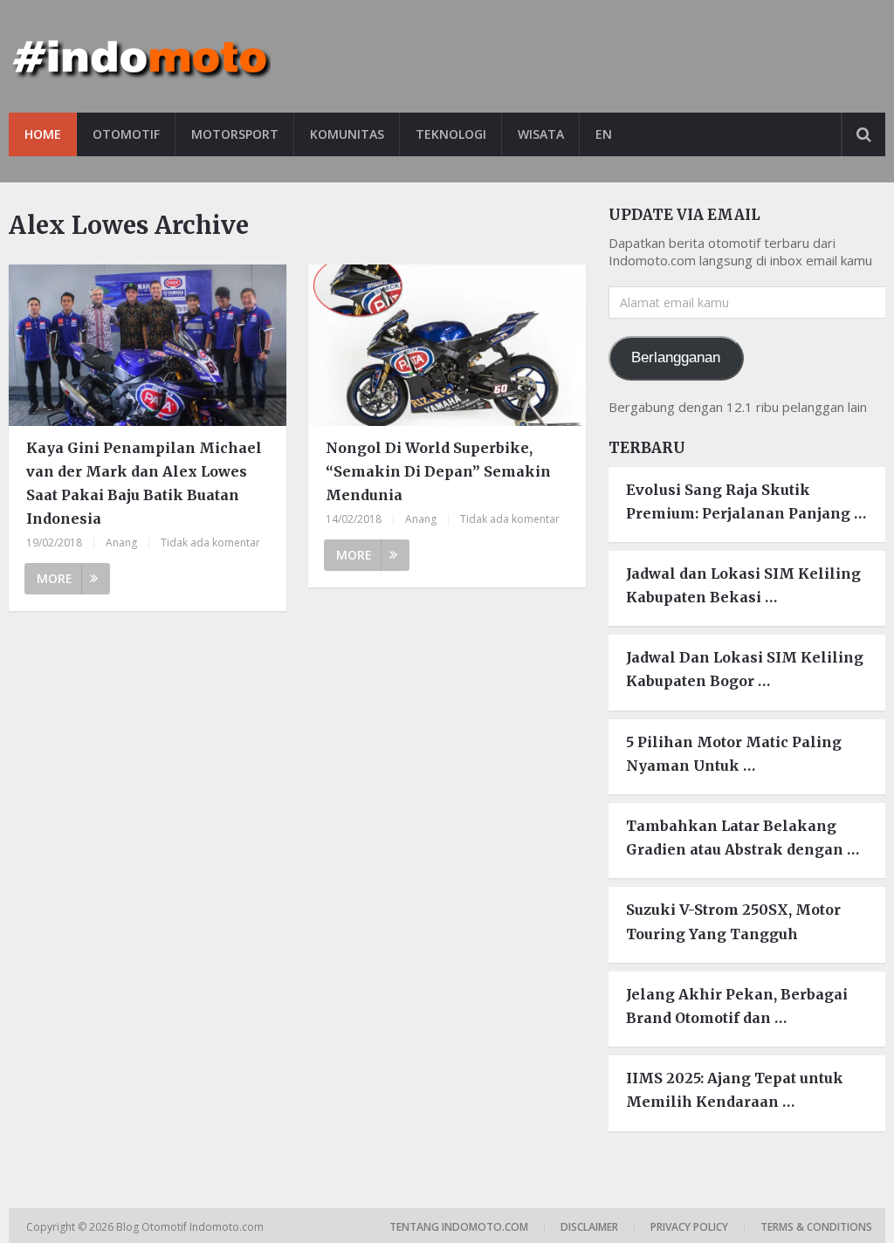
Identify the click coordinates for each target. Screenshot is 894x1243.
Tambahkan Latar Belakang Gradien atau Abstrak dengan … (742, 837)
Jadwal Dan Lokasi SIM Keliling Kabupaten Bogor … (744, 669)
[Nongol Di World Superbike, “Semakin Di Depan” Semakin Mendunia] (446, 344)
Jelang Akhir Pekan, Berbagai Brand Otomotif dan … (737, 1006)
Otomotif (126, 134)
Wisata (541, 134)
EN (603, 134)
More (54, 578)
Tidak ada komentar (210, 542)
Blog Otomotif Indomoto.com (191, 1226)
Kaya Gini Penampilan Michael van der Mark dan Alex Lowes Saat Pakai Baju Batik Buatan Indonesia (144, 483)
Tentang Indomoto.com (458, 1226)
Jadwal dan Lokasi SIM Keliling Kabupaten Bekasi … (743, 585)
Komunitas (347, 134)
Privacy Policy (689, 1226)
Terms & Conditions (816, 1226)
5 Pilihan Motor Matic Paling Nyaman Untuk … (734, 753)
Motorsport (235, 134)
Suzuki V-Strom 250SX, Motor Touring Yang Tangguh (733, 921)
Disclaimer (589, 1226)
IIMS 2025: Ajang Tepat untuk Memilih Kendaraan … (734, 1089)
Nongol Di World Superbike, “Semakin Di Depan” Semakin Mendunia (438, 471)
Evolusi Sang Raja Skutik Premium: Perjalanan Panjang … (746, 501)
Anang (121, 542)
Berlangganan (675, 357)
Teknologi (451, 134)
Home (42, 134)
